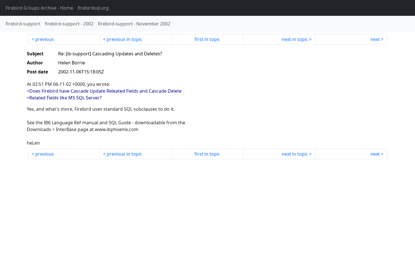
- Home (39, 8)
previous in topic (124, 39)
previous (44, 39)
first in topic (207, 39)
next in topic (295, 39)
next (375, 39)
